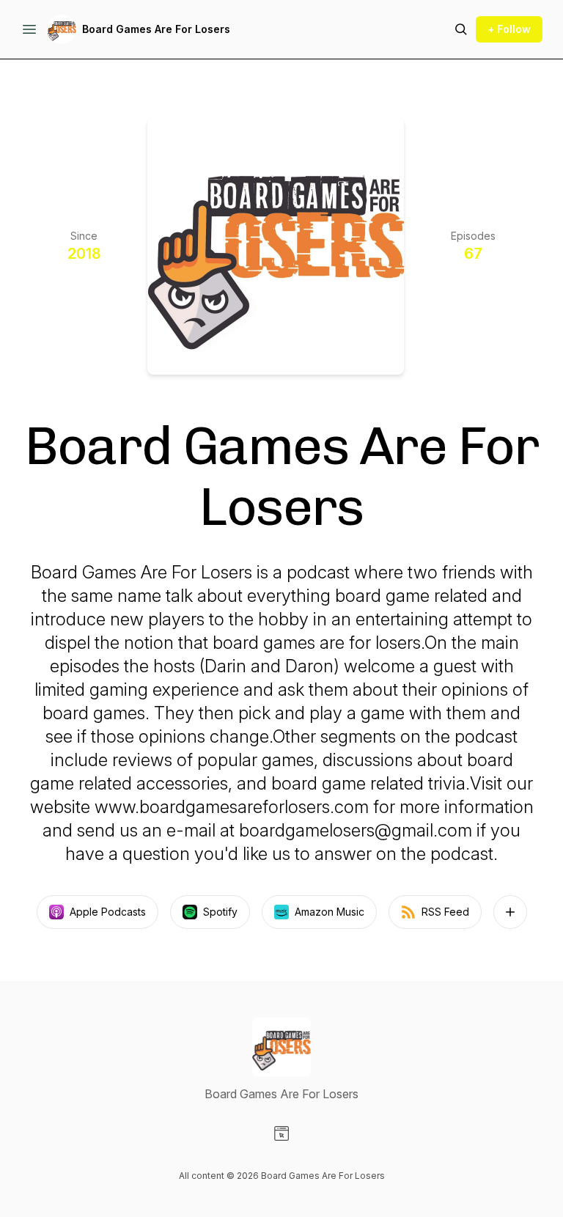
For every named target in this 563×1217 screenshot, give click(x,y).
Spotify (220, 911)
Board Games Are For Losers (156, 29)
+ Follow (509, 29)
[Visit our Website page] (281, 1133)
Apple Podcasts (108, 911)
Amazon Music (329, 911)
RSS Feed (445, 911)
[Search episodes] (461, 29)
